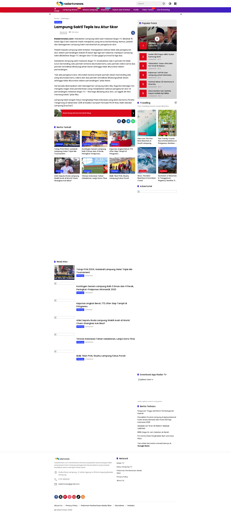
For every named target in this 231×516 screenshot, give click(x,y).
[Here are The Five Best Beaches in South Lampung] (147, 123)
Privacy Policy (122, 477)
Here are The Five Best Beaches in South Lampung (145, 140)
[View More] (176, 102)
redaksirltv (63, 32)
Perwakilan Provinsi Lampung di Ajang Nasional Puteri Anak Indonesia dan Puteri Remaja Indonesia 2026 (157, 419)
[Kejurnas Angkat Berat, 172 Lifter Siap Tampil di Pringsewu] (122, 139)
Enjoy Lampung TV (124, 467)
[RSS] (83, 497)
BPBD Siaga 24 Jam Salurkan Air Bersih (153, 432)
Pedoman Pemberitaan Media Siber (96, 505)
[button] (163, 4)
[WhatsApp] (133, 121)
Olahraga (58, 22)
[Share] (133, 33)
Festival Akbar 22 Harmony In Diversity (161, 83)
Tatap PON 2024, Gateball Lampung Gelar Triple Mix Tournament (65, 151)
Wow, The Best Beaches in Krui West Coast (147, 178)
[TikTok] (78, 497)
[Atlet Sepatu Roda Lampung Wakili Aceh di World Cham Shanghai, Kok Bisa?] (67, 166)
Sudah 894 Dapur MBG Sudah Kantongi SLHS (161, 55)
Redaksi (131, 505)
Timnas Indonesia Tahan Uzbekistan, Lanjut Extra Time (94, 177)
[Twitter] (124, 121)
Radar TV (120, 463)
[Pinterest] (65, 497)
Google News (144, 446)
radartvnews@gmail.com (69, 484)
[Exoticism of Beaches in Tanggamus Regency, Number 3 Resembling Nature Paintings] (167, 160)
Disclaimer (119, 505)
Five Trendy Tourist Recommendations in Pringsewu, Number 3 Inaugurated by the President (167, 141)
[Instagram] (69, 497)
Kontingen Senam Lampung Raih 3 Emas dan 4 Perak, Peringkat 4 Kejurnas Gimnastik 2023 (94, 151)
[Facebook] (119, 121)
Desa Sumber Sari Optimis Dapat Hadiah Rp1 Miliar (159, 92)
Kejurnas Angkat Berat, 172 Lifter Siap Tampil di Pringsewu (121, 151)
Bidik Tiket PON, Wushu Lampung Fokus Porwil (119, 177)
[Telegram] (128, 121)
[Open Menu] (175, 3)
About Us (120, 480)
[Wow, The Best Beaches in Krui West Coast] (147, 160)
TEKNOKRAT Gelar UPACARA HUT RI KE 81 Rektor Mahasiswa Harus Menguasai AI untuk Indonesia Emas (161, 64)
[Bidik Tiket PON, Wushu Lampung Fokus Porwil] (122, 166)
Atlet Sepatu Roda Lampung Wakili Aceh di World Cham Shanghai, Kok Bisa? (66, 178)
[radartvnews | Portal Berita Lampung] (69, 3)
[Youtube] (74, 497)
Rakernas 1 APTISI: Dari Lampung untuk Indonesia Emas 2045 (159, 74)
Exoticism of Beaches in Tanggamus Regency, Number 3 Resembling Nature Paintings (167, 178)
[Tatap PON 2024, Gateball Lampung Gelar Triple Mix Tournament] (67, 139)
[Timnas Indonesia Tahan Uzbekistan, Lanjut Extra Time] (94, 166)
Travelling (142, 134)
